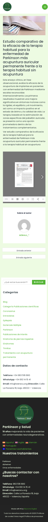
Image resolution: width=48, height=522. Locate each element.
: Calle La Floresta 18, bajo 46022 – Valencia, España (21, 495)
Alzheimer (7, 464)
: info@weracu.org (15, 490)
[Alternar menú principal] (45, 7)
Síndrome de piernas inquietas (18, 339)
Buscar (39, 282)
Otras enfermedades (12, 468)
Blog (5, 301)
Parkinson (8, 329)
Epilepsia (7, 320)
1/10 (6, 199)
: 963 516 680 (14, 483)
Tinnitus (7, 348)
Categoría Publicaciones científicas (21, 306)
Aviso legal (19, 516)
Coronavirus (9, 311)
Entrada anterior (24, 250)
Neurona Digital (30, 509)
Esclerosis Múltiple (12, 325)
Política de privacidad (34, 516)
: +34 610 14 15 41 (16, 487)
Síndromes (8, 343)
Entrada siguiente (24, 257)
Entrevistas (8, 315)
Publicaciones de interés (15, 334)
